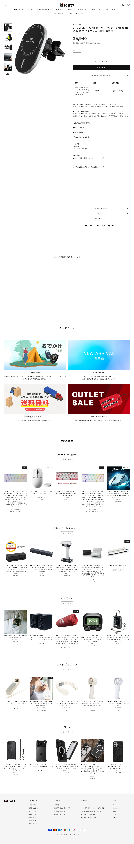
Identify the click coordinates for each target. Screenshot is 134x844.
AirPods (59, 9)
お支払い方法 (32, 814)
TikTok (115, 817)
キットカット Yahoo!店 (88, 814)
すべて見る (67, 459)
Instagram (116, 808)
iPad (28, 9)
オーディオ (82, 9)
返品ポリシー (32, 820)
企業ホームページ (59, 814)
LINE (114, 814)
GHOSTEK (77, 24)
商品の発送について (101, 218)
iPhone (17, 9)
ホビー (69, 13)
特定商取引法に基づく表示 (62, 808)
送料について (101, 213)
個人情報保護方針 (59, 811)
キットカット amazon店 (88, 817)
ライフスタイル (112, 9)
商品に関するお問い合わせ (101, 75)
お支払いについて (101, 208)
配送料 (78, 43)
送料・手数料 (32, 811)
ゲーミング (97, 9)
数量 (74, 50)
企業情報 (57, 805)
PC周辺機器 (57, 13)
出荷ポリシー (32, 817)
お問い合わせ (32, 823)
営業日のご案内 (33, 808)
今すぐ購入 (101, 67)
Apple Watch (43, 9)
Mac (70, 9)
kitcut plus (84, 805)
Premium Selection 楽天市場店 (91, 811)
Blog (114, 811)
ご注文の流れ (32, 805)
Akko (78, 13)
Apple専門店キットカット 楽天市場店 (92, 808)
